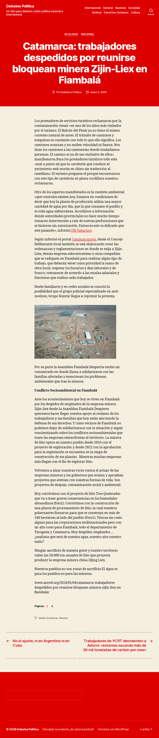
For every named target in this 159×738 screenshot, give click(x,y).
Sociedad (134, 7)
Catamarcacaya (84, 239)
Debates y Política (71, 92)
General (108, 7)
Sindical (96, 12)
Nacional (120, 7)
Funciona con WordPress (113, 729)
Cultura (135, 12)
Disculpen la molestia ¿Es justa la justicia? (68, 729)
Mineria (63, 618)
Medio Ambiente (48, 618)
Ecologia (71, 34)
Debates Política (20, 6)
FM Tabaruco (81, 231)
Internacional (93, 7)
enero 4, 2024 (98, 92)
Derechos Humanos (116, 12)
